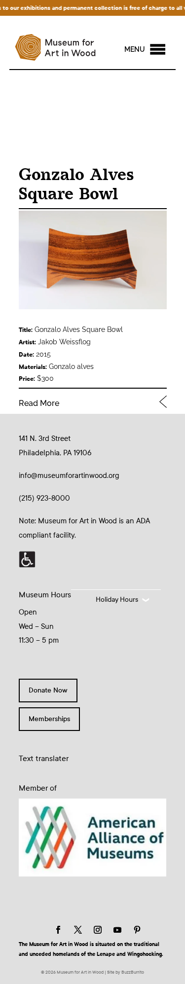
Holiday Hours (117, 599)
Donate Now (48, 690)
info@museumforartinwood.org (69, 475)
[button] (134, 49)
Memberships (49, 719)
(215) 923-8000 (44, 498)
